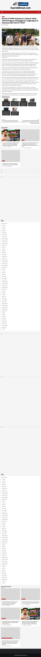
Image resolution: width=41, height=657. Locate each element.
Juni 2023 (3, 292)
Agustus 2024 (4, 267)
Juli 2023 (3, 290)
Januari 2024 (4, 279)
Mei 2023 (3, 294)
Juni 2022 (3, 314)
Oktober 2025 (4, 241)
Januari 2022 (4, 323)
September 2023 (5, 287)
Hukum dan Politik (4, 638)
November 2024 (5, 261)
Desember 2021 (5, 325)
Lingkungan (3, 618)
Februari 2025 (4, 256)
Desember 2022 (5, 303)
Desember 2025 (5, 238)
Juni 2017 (3, 329)
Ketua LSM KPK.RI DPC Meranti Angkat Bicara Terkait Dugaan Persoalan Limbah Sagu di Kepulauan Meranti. (10, 622)
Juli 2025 (3, 247)
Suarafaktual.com (20, 7)
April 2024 (4, 274)
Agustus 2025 (4, 245)
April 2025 (4, 252)
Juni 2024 (3, 270)
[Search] (38, 12)
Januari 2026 (4, 236)
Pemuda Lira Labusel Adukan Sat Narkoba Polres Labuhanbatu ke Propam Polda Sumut (10, 120)
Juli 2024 (3, 269)
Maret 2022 (4, 319)
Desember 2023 (5, 281)
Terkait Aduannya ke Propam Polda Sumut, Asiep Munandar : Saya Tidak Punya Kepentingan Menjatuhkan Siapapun (30, 121)
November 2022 (5, 305)
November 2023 (5, 283)
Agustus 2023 (4, 289)
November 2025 (5, 239)
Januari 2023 (4, 301)
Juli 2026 (3, 225)
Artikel (3, 16)
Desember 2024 (5, 259)
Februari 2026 (4, 234)
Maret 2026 (4, 232)
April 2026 (4, 230)
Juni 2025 (3, 249)
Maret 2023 (4, 298)
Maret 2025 (4, 254)
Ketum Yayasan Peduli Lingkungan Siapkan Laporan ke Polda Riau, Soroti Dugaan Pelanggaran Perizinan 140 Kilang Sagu (10, 144)
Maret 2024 (4, 276)
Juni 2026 (3, 227)
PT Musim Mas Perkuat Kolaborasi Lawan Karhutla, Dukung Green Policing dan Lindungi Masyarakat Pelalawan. (10, 603)
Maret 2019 (4, 327)
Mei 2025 (3, 250)
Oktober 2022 (4, 307)
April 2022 (4, 318)
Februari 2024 (4, 278)
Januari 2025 (4, 258)
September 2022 (5, 309)
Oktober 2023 (4, 285)
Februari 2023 (4, 299)
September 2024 (5, 265)
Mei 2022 (3, 316)
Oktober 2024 (4, 263)
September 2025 (5, 243)
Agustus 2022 (4, 310)
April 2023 (4, 296)
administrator (9, 146)
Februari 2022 (4, 321)
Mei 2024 (3, 272)
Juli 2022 (3, 312)
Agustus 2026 (4, 223)
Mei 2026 (3, 229)
